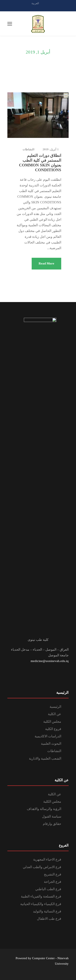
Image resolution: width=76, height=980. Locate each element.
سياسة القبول (51, 816)
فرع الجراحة (52, 881)
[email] (31, 7)
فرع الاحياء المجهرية (47, 859)
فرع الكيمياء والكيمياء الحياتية (40, 904)
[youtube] (45, 7)
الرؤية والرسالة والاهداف (44, 809)
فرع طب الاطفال (49, 918)
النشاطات (28, 149)
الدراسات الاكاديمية (48, 736)
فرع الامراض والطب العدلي (42, 867)
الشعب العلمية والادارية (45, 758)
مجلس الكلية (52, 721)
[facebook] (38, 7)
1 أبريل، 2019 (51, 149)
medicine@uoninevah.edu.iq (50, 661)
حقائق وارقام (52, 824)
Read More (46, 263)
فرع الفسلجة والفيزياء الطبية (41, 896)
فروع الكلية (53, 729)
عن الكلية (54, 714)
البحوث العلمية (51, 743)
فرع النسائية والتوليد (47, 911)
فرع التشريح (52, 874)
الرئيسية (55, 706)
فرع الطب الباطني (48, 889)
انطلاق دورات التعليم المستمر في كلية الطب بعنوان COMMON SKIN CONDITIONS (40, 162)
